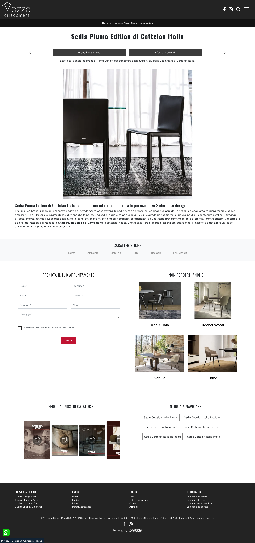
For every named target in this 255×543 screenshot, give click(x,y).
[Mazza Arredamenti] (16, 9)
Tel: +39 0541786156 (166, 518)
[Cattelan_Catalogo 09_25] (37, 440)
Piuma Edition (146, 23)
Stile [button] (136, 252)
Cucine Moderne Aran (27, 499)
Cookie (15, 540)
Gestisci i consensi (32, 540)
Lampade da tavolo (197, 496)
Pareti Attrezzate (81, 506)
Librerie (76, 503)
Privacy (5, 540)
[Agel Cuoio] (159, 300)
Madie (75, 499)
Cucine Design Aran (26, 496)
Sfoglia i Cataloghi (165, 52)
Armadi (133, 506)
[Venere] (32, 52)
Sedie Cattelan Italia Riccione (202, 417)
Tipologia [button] (156, 252)
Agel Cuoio (160, 325)
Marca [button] (71, 252)
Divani (75, 496)
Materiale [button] (116, 252)
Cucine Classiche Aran (27, 503)
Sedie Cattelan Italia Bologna (162, 436)
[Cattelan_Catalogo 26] (64, 440)
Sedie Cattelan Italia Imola (203, 436)
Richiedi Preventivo (89, 52)
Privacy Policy (66, 327)
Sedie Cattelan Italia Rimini (161, 417)
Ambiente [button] (93, 252)
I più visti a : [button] (180, 252)
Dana (212, 378)
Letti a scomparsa (138, 499)
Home (105, 23)
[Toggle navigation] (246, 9)
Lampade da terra (196, 499)
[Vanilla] (159, 353)
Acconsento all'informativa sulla (49, 327)
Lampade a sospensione (199, 503)
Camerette (135, 503)
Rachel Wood (213, 325)
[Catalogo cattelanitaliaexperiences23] (92, 440)
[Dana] (223, 52)
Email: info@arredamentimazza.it (197, 518)
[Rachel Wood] (212, 300)
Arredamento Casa (119, 23)
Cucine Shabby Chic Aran (29, 506)
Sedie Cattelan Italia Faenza (201, 427)
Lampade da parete (197, 506)
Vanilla (160, 378)
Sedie (134, 23)
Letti (131, 496)
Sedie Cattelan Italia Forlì (161, 427)
